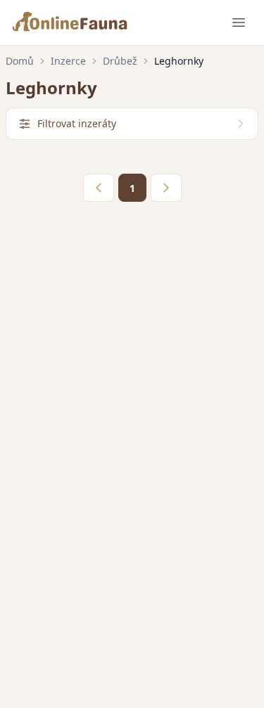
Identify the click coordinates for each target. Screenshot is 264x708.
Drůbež (120, 60)
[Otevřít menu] (239, 22)
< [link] (98, 188)
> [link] (166, 188)
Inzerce (68, 60)
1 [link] (132, 188)
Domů (20, 60)
